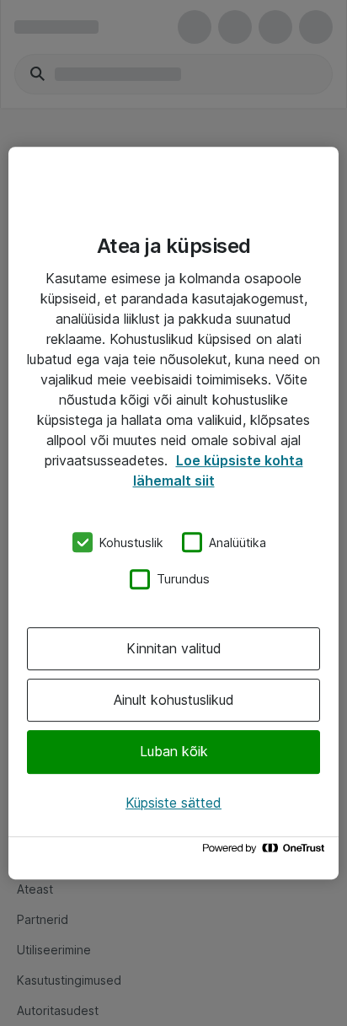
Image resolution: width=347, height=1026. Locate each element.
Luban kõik (174, 752)
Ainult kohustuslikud (174, 699)
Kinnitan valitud (174, 648)
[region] (173, 513)
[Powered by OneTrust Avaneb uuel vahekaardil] (266, 851)
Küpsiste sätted (173, 802)
